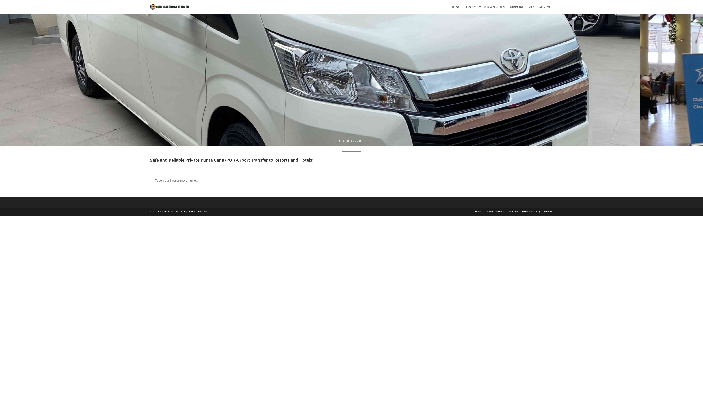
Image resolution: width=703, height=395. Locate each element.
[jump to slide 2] (348, 141)
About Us (548, 211)
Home (478, 211)
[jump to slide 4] (356, 141)
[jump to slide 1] (344, 141)
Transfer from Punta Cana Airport (501, 211)
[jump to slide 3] (352, 141)
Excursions (527, 211)
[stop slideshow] (360, 141)
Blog (538, 211)
